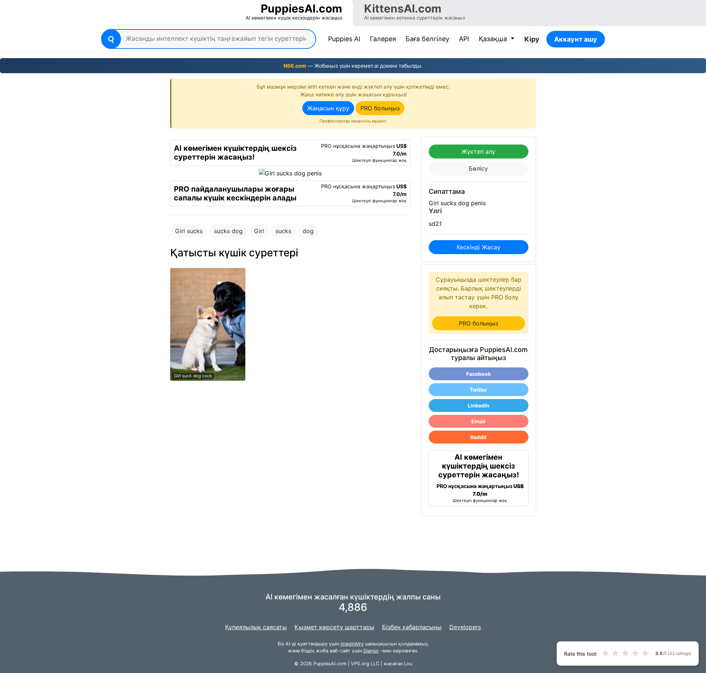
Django (371, 651)
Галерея (383, 39)
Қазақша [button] (494, 39)
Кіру (531, 39)
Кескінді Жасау (478, 247)
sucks (283, 231)
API (464, 39)
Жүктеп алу (478, 151)
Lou (408, 663)
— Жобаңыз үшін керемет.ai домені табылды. (353, 66)
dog (308, 231)
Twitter (478, 390)
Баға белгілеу (427, 39)
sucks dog (228, 231)
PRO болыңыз (380, 108)
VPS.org (360, 663)
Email (478, 421)
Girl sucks (189, 231)
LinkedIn (478, 405)
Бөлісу (478, 168)
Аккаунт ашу (575, 39)
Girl (259, 231)
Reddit (478, 437)
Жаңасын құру (328, 108)
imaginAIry (352, 644)
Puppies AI (345, 39)
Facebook (478, 374)
